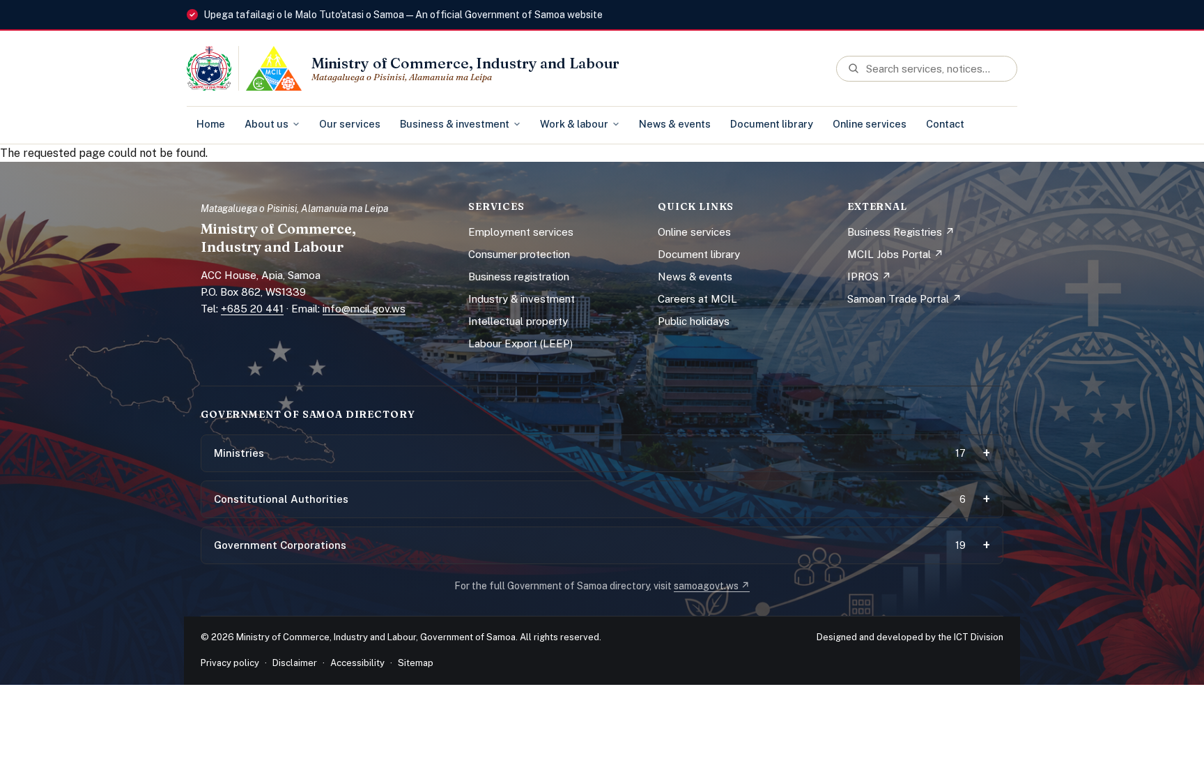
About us (266, 124)
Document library (771, 124)
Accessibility (357, 663)
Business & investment (454, 124)
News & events (675, 124)
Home (210, 124)
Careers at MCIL (697, 299)
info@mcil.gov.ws (364, 309)
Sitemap (415, 663)
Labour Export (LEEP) (520, 343)
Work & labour (574, 124)
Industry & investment (521, 299)
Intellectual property (518, 321)
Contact (945, 124)
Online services (869, 124)
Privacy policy (230, 663)
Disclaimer (294, 663)
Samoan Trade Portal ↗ (904, 299)
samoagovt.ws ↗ (712, 585)
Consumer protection (519, 254)
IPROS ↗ (869, 276)
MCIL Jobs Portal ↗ (895, 254)
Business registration (518, 276)
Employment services (520, 232)
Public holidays (694, 321)
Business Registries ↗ (901, 232)
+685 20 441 (252, 309)
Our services (349, 124)
